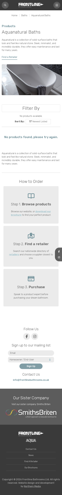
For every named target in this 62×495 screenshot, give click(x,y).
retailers (14, 254)
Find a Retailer (9, 57)
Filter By (31, 108)
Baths (24, 15)
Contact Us (31, 449)
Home (14, 15)
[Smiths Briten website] (31, 413)
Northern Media (32, 486)
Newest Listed (39, 121)
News (31, 455)
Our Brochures (31, 467)
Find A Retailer (31, 461)
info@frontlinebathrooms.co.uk (31, 380)
